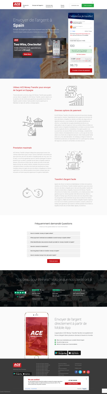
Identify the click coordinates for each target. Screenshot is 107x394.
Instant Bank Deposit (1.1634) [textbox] (77, 40)
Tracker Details (34, 388)
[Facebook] (76, 372)
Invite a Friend (61, 375)
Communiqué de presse (63, 373)
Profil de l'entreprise (62, 368)
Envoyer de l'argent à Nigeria (42, 367)
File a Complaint (78, 365)
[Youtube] (84, 372)
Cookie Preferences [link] (5, 391)
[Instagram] (88, 372)
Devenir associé (62, 6)
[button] (86, 378)
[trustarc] (84, 388)
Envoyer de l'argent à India (41, 375)
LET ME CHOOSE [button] (73, 380)
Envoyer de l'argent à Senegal (42, 372)
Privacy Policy (27, 388)
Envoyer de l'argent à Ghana (42, 369)
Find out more (53, 261)
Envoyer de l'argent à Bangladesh (43, 365)
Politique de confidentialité (63, 365)
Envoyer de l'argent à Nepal (42, 373)
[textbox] (37, 5)
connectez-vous (75, 5)
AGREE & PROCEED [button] (73, 383)
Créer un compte (88, 5)
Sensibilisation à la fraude (63, 370)
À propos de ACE (25, 6)
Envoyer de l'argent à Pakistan (42, 363)
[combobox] (37, 5)
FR (92, 2)
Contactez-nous (78, 363)
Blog (59, 371)
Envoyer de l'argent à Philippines (43, 370)
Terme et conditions (62, 363)
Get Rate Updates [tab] (81, 54)
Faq (59, 366)
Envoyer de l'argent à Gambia (42, 366)
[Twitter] (80, 372)
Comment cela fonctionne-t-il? (49, 6)
